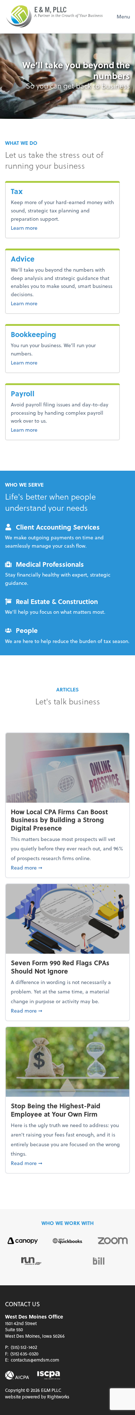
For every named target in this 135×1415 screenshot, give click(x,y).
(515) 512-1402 (24, 1347)
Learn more (36, 228)
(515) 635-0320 (24, 1353)
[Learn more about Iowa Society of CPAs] (48, 1375)
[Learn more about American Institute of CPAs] (17, 1375)
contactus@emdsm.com (35, 1359)
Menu (123, 16)
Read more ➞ (67, 867)
